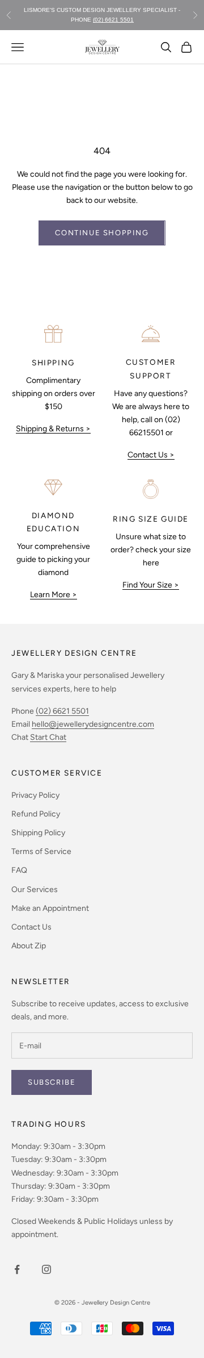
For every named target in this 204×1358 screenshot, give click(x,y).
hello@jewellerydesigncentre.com (93, 724)
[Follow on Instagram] (46, 1269)
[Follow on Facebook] (17, 1269)
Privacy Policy (35, 795)
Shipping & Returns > (53, 429)
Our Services (34, 889)
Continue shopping (101, 232)
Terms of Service (41, 851)
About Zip (28, 946)
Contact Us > (151, 455)
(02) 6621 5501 (113, 19)
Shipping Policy (38, 833)
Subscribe (51, 1082)
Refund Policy (35, 814)
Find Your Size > (150, 585)
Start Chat (48, 737)
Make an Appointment (50, 908)
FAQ (19, 870)
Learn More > (53, 594)
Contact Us (31, 927)
